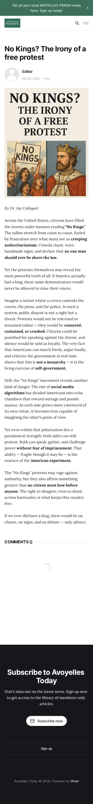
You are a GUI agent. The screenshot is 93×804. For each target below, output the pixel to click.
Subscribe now (50, 721)
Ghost (74, 781)
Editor (27, 71)
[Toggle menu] (85, 23)
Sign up (46, 748)
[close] (87, 8)
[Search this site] (77, 23)
